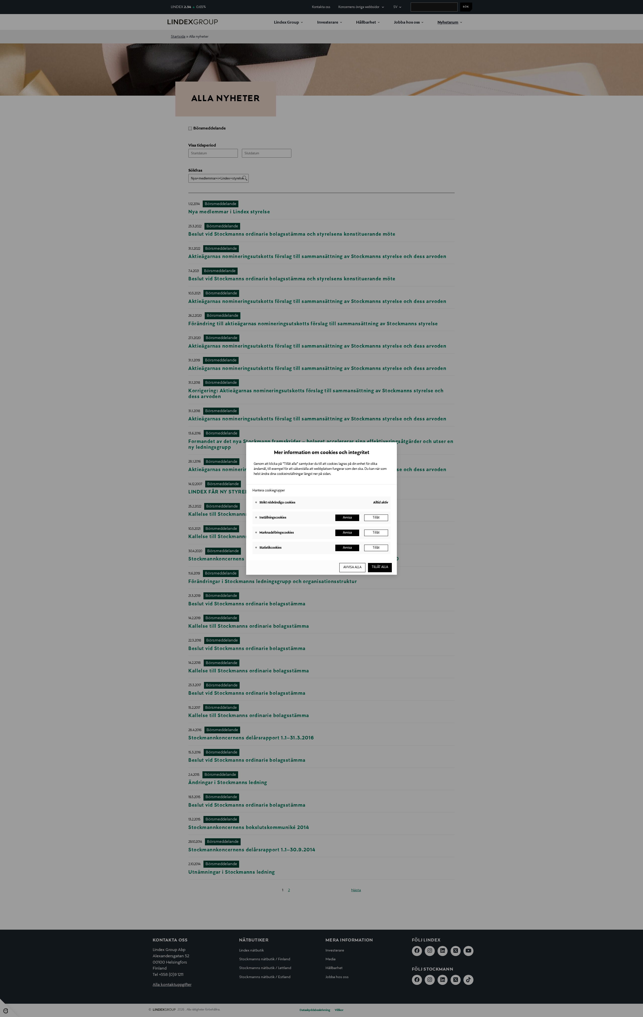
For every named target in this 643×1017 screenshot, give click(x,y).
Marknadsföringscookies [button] (274, 533)
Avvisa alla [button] (352, 567)
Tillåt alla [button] (380, 567)
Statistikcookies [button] (268, 548)
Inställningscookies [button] (270, 518)
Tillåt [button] (376, 518)
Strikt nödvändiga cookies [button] (275, 502)
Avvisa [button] (347, 518)
